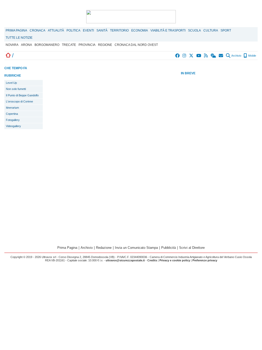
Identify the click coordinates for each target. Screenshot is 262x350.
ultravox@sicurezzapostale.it (125, 260)
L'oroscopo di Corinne (19, 101)
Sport (226, 30)
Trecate (69, 45)
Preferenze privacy (204, 260)
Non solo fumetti (16, 88)
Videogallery (13, 126)
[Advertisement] (219, 157)
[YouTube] (199, 55)
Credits (152, 260)
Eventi (88, 30)
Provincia (87, 45)
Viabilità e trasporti (167, 30)
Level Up (11, 82)
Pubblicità (168, 248)
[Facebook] (177, 55)
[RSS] (206, 55)
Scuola (194, 30)
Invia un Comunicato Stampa (136, 248)
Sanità (101, 30)
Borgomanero (47, 45)
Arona (26, 45)
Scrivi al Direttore (192, 248)
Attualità (56, 30)
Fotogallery (13, 119)
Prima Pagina (16, 30)
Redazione (104, 248)
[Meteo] (213, 55)
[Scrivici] (221, 55)
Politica (73, 30)
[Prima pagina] (8, 55)
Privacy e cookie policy (174, 260)
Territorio (119, 30)
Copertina (12, 113)
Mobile (251, 55)
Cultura (210, 30)
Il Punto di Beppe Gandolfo (22, 95)
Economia (139, 30)
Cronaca (37, 30)
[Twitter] (191, 55)
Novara (12, 45)
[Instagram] (184, 55)
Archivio (236, 55)
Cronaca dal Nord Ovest (136, 45)
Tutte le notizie (19, 37)
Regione (105, 45)
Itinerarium (12, 107)
